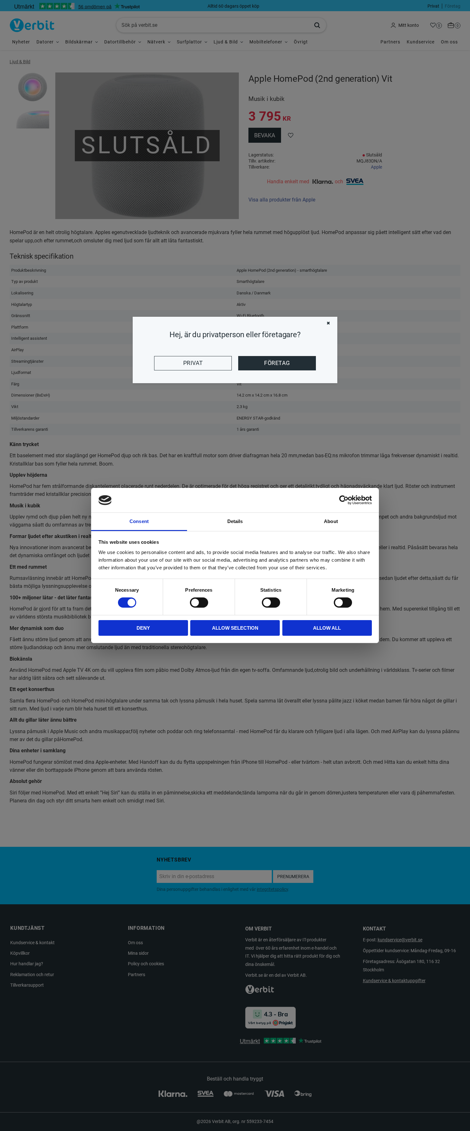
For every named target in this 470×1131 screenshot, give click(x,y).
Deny (143, 628)
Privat (193, 363)
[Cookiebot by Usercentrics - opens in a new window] (344, 500)
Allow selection (235, 628)
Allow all (327, 628)
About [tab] (331, 521)
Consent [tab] (139, 521)
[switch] (199, 602)
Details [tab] (235, 521)
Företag (277, 363)
